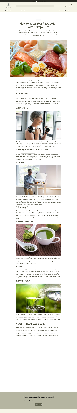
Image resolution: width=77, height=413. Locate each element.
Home (6, 13)
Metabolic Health (27, 330)
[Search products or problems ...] (52, 5)
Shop (30, 10)
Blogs (10, 13)
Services (12, 10)
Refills (65, 10)
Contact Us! (37, 404)
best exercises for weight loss (28, 153)
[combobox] (35, 6)
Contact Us (60, 10)
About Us (7, 10)
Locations (18, 10)
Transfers (70, 10)
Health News (24, 10)
